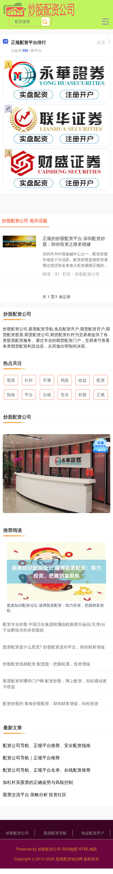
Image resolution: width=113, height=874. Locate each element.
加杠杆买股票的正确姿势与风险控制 (38, 782)
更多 (101, 42)
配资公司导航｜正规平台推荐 (31, 757)
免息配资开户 (92, 833)
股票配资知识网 (69, 858)
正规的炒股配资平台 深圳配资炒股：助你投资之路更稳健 (74, 241)
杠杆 (29, 380)
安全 (65, 394)
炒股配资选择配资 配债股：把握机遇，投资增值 (46, 663)
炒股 (82, 394)
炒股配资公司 (17, 833)
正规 (101, 394)
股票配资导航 (55, 833)
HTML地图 (87, 849)
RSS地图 (69, 849)
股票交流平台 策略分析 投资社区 (34, 794)
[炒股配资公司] (39, 9)
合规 (47, 394)
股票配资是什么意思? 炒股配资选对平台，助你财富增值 (54, 647)
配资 (101, 380)
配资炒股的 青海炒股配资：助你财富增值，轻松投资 (50, 703)
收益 (82, 380)
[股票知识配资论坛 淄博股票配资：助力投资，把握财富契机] (56, 571)
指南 (11, 394)
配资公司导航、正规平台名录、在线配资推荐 (47, 770)
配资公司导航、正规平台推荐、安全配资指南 (47, 745)
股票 (11, 380)
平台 (29, 394)
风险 (65, 380)
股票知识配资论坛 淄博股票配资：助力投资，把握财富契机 (55, 607)
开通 (47, 380)
